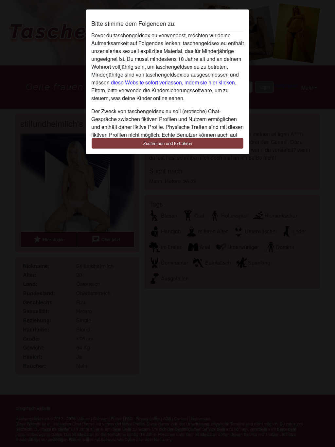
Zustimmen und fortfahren (167, 143)
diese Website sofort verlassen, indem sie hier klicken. (173, 82)
